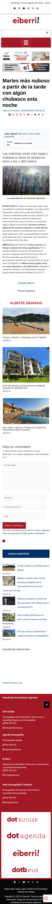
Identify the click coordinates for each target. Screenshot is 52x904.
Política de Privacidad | (37, 889)
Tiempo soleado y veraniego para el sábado (25, 337)
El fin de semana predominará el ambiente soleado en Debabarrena (24, 386)
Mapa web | (10, 889)
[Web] (24, 516)
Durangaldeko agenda (12, 740)
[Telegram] (28, 114)
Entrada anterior (26, 283)
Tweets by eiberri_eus (12, 683)
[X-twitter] (19, 8)
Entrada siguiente (26, 291)
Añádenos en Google (23, 143)
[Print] (39, 114)
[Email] (35, 114)
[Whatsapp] (33, 8)
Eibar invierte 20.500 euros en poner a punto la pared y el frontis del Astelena (25, 619)
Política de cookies (26, 892)
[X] (13, 114)
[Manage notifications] (46, 898)
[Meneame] (31, 114)
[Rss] (37, 8)
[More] (42, 114)
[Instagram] (28, 8)
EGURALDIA (27, 110)
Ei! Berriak (25, 896)
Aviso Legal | (21, 889)
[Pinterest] (20, 114)
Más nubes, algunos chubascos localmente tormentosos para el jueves (24, 428)
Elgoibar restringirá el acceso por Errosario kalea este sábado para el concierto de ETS (33, 603)
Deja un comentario (11, 110)
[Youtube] (24, 8)
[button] (26, 42)
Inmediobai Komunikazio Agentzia (25, 902)
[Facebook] (15, 8)
